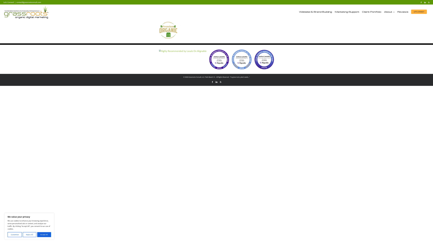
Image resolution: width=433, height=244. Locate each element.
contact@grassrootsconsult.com (28, 2)
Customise (15, 234)
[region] (29, 226)
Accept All (44, 234)
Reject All (29, 234)
